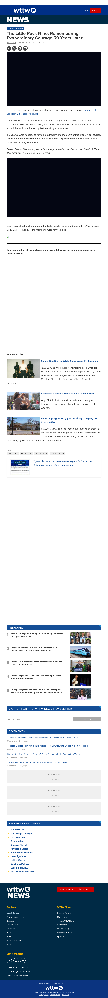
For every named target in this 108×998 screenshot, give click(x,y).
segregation (26, 454)
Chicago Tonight (19, 845)
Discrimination (41, 454)
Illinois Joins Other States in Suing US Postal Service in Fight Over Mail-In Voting (43, 754)
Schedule (39, 983)
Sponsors (61, 936)
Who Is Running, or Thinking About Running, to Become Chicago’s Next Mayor (37, 635)
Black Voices (18, 841)
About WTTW (58, 983)
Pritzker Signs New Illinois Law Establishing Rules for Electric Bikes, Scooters (36, 677)
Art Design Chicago (21, 833)
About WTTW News (65, 920)
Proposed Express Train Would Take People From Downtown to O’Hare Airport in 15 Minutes (34, 649)
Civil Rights (12, 454)
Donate (95, 10)
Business (10, 920)
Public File (65, 995)
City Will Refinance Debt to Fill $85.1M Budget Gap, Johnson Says (37, 762)
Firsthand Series (19, 848)
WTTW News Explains (23, 871)
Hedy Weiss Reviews (22, 852)
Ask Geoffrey (18, 837)
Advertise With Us (64, 932)
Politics (10, 936)
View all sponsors (54, 779)
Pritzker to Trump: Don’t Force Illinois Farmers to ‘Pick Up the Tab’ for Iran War (36, 663)
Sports (9, 944)
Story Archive (62, 917)
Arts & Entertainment (15, 917)
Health (9, 932)
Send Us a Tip (63, 928)
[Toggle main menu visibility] (9, 10)
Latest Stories (13, 913)
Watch (48, 983)
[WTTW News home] (18, 19)
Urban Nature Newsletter (17, 975)
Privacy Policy (44, 995)
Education (11, 928)
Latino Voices (18, 860)
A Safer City (17, 829)
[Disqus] (54, 514)
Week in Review (19, 867)
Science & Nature (14, 940)
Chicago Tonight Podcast (17, 967)
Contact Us (62, 924)
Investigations (18, 856)
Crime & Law (15, 28)
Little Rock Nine (57, 454)
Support (69, 983)
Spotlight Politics (20, 864)
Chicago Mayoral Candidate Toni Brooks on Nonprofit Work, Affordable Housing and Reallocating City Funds (36, 691)
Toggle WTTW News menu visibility (100, 20)
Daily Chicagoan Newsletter (18, 971)
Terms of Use (55, 995)
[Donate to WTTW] (54, 988)
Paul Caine (11, 42)
